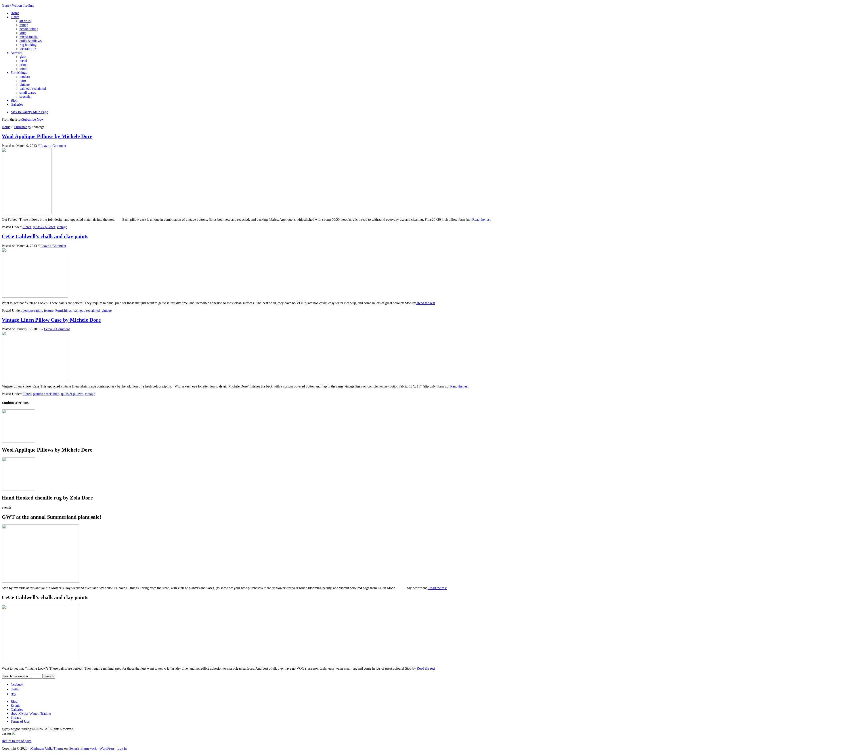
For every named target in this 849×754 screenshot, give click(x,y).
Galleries (17, 709)
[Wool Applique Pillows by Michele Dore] (18, 441)
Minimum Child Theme (46, 748)
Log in (122, 748)
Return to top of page (16, 741)
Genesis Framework (83, 748)
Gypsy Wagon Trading (18, 5)
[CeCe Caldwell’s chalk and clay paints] (40, 662)
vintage (62, 227)
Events (15, 705)
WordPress (107, 748)
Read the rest (480, 219)
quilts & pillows (44, 227)
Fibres (27, 227)
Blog (14, 701)
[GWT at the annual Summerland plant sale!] (40, 581)
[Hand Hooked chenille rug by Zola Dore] (18, 489)
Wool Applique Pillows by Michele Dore (47, 136)
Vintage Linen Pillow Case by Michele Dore (51, 320)
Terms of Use (20, 721)
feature (49, 310)
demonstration (32, 310)
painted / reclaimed (86, 310)
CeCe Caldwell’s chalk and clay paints (45, 236)
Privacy (16, 717)
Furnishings (63, 310)
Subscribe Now (33, 119)
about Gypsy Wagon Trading (31, 713)
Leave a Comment (53, 146)
